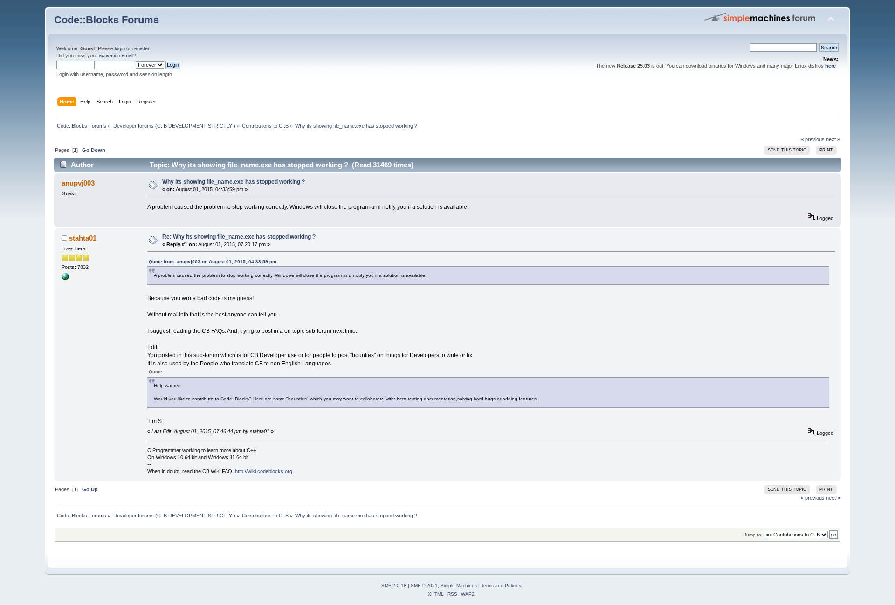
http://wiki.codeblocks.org (263, 471)
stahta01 (82, 238)
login (120, 48)
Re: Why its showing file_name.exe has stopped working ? (239, 237)
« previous (813, 139)
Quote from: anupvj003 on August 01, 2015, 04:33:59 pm (212, 261)
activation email (116, 55)
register (140, 48)
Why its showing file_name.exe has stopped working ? (233, 182)
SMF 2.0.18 (393, 585)
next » (833, 139)
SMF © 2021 (424, 585)
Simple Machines (459, 585)
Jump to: (753, 534)
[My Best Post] (65, 278)
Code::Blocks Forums (106, 20)
